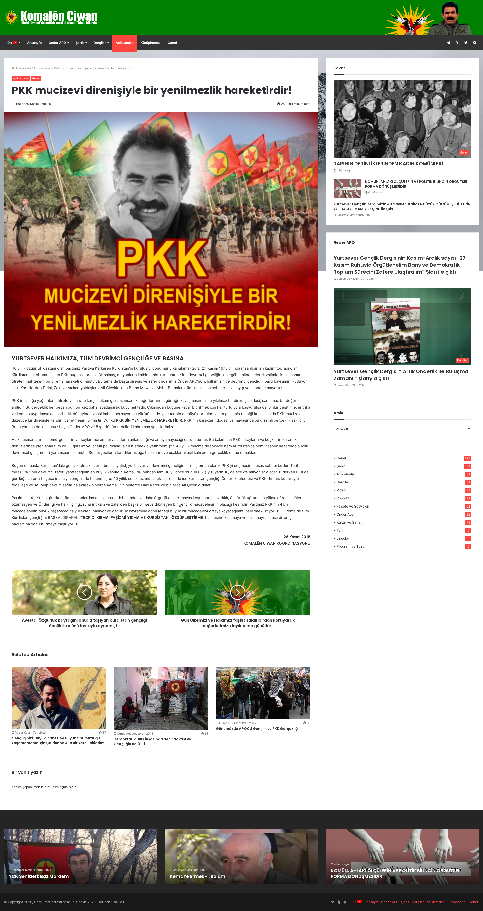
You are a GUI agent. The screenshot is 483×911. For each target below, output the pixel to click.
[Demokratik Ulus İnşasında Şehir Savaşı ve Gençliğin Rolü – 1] (161, 698)
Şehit (80, 43)
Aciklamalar (125, 43)
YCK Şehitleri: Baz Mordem (200, 876)
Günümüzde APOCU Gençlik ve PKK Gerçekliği (257, 728)
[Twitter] (466, 42)
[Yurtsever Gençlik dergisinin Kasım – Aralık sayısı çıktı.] (80, 856)
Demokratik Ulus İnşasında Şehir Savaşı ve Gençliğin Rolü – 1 (152, 741)
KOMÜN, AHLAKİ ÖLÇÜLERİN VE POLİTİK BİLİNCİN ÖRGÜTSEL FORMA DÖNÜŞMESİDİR (416, 184)
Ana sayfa (23, 68)
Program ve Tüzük (351, 546)
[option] (80, 856)
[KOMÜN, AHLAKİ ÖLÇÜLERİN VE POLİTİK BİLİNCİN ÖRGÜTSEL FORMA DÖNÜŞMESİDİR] (347, 188)
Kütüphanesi (150, 43)
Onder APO (57, 43)
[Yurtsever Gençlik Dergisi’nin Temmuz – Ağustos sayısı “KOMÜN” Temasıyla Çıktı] (402, 856)
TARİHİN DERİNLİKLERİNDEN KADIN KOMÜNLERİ (388, 163)
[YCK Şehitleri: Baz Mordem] (241, 856)
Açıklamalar (42, 68)
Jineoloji (343, 538)
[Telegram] (448, 42)
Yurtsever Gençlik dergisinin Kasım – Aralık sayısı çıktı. (71, 876)
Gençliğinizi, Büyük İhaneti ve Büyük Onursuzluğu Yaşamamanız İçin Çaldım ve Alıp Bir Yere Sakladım (58, 740)
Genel (172, 43)
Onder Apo (345, 514)
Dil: (10, 43)
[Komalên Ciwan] (63, 17)
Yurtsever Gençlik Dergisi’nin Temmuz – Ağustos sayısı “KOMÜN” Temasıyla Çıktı (394, 873)
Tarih (341, 530)
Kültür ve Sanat (349, 522)
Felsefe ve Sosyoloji (353, 506)
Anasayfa (34, 43)
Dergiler (100, 43)
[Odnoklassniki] (457, 42)
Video (341, 490)
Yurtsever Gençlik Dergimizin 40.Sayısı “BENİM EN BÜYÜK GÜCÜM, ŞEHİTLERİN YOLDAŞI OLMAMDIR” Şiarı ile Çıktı (402, 206)
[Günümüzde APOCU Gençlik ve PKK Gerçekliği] (263, 693)
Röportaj (343, 498)
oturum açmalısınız (61, 787)
